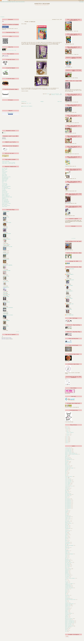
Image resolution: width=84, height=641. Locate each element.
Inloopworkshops (68, 528)
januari (68, 435)
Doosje (66, 497)
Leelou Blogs (81, 1)
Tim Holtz (67, 602)
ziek (66, 631)
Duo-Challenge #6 (68, 507)
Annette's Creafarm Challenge (70, 453)
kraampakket (67, 550)
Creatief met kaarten (68, 476)
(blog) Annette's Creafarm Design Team (8, 163)
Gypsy (66, 524)
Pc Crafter (4, 189)
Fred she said (4, 183)
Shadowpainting (67, 584)
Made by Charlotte (6, 259)
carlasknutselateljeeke (7, 233)
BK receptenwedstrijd (68, 459)
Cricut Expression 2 (68, 481)
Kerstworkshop (67, 542)
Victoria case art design (6, 203)
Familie (66, 512)
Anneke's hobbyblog (6, 320)
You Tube (66, 630)
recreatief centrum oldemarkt (70, 578)
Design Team (67, 491)
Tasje (66, 600)
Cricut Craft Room (68, 480)
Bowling (66, 464)
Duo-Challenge (67, 498)
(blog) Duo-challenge (5, 161)
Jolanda (66, 533)
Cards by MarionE (69, 309)
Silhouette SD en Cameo (69, 587)
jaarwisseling (67, 530)
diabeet (66, 492)
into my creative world (70, 279)
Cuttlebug (67, 489)
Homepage (42, 101)
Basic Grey (67, 457)
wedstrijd (67, 617)
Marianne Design (68, 560)
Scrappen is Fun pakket (69, 583)
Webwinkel (67, 616)
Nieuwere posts (23, 101)
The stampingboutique (5, 201)
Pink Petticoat (4, 192)
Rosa (66, 579)
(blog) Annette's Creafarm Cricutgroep (8, 162)
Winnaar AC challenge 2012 (69, 620)
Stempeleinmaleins (6, 287)
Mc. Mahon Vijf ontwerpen (6, 188)
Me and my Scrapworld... (70, 274)
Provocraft (67, 577)
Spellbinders (67, 595)
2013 (67, 436)
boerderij (67, 462)
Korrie (66, 548)
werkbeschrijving (68, 619)
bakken (66, 456)
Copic (66, 473)
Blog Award (67, 461)
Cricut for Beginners (6, 244)
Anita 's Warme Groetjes (7, 222)
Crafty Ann (4, 173)
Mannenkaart (67, 559)
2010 (67, 440)
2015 (67, 426)
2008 (67, 442)
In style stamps (4, 184)
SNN (65, 593)
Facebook (66, 511)
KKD (65, 544)
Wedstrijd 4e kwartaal (69, 618)
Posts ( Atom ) (28, 103)
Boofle (66, 463)
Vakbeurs (66, 611)
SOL (65, 594)
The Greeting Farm (5, 200)
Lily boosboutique (5, 187)
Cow (65, 474)
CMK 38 (66, 472)
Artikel (66, 455)
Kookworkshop (67, 547)
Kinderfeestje (67, 543)
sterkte (66, 596)
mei (67, 430)
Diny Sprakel (67, 495)
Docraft (66, 496)
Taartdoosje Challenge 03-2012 (70, 599)
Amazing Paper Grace (6, 294)
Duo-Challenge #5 (68, 506)
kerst (66, 541)
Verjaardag (67, 614)
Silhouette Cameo (68, 586)
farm (66, 513)
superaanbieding (68, 598)
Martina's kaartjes (6, 211)
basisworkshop (67, 458)
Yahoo (66, 629)
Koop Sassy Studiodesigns (6, 186)
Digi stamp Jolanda (68, 494)
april (68, 431)
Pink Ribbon (67, 576)
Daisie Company (4, 174)
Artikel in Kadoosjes (30, 21)
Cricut (66, 477)
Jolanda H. (67, 534)
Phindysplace (4, 190)
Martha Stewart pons (68, 562)
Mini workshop (67, 564)
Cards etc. (4, 170)
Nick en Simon (67, 566)
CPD (65, 475)
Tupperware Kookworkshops (69, 603)
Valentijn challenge (68, 613)
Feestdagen (67, 515)
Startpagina (2, 16)
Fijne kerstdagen (68, 516)
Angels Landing (4, 169)
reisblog (10, 337)
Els (65, 509)
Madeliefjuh (68, 296)
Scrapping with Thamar (6, 270)
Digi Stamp (67, 493)
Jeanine (66, 531)
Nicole (66, 567)
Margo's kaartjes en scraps (7, 246)
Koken (66, 546)
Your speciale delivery (6, 205)
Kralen (66, 551)
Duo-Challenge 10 (68, 508)
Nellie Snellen (67, 565)
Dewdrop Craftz (4, 175)
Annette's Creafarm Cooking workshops (71, 454)
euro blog (67, 510)
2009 (67, 441)
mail (66, 558)
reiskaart (7, 337)
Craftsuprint (4, 172)
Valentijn (67, 612)
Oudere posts (60, 101)
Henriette (67, 526)
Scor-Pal (66, 581)
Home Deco (67, 527)
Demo (66, 490)
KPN (65, 549)
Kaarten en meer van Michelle (8, 307)
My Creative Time (6, 281)
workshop (66, 628)
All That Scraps (4, 168)
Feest (66, 514)
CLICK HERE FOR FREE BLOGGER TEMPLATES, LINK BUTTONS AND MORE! (12, 1)
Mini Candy (67, 563)
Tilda (66, 601)
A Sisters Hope (67, 447)
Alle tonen (17, 331)
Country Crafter (4, 171)
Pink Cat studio (4, 191)
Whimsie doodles (4, 204)
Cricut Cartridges (68, 479)
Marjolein (67, 561)
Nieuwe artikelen (59, 94)
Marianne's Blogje (6, 296)
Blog (66, 460)
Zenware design (4, 206)
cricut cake (67, 478)
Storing (66, 597)
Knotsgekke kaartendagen (69, 545)
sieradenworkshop (68, 585)
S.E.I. (66, 580)
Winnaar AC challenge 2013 (69, 621)
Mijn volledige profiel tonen (11, 50)
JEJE (66, 532)
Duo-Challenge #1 (68, 499)
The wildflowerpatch (5, 202)
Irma (66, 529)
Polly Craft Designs (5, 193)
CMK (65, 471)
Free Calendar (73, 238)
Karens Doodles (4, 185)
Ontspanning (67, 569)
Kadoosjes (53, 94)
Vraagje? (66, 615)
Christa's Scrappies (69, 285)
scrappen (66, 582)
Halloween (67, 525)
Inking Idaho (5, 292)
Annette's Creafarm (42, 3)
